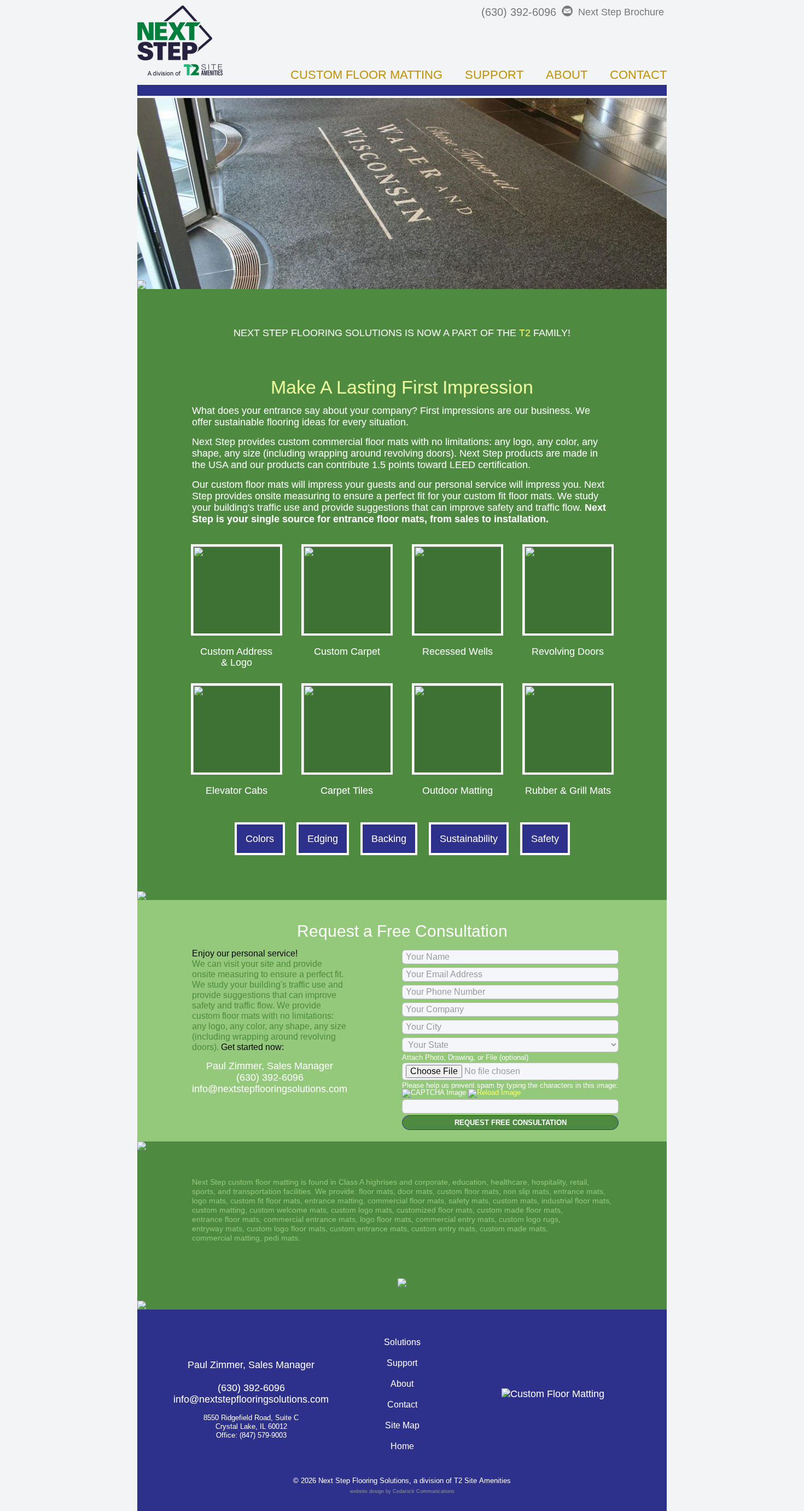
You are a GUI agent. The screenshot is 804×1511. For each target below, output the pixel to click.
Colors (260, 838)
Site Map (402, 1425)
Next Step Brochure (621, 12)
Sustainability (469, 838)
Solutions (402, 1342)
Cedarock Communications (424, 1491)
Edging (322, 838)
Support (494, 74)
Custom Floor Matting (366, 74)
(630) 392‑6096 (518, 12)
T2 (525, 332)
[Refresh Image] (494, 1092)
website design (367, 1491)
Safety (545, 838)
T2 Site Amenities (482, 1481)
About (566, 74)
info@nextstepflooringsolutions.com (269, 1088)
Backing (388, 838)
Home (402, 1446)
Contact (638, 74)
